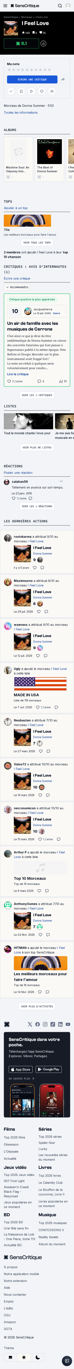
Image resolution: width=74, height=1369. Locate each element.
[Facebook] (37, 1025)
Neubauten (22, 720)
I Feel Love (41, 17)
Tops (8, 201)
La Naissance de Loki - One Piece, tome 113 (19, 1236)
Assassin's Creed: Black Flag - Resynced (16, 1191)
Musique (47, 1214)
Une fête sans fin (16, 1228)
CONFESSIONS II (51, 1230)
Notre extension (15, 1281)
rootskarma (22, 537)
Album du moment (52, 1244)
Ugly (17, 669)
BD (7, 1214)
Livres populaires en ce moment (53, 1203)
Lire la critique (18, 374)
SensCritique (11, 17)
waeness (21, 625)
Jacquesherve (42, 309)
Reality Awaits (48, 1237)
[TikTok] (52, 1025)
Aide (7, 1288)
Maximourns (23, 581)
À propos (10, 1267)
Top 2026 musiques (53, 1223)
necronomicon (25, 808)
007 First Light (14, 1181)
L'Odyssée (11, 1151)
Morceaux (26, 17)
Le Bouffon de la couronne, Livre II (52, 1192)
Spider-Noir (47, 1143)
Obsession (11, 1144)
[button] (68, 6)
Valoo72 (20, 764)
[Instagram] (45, 1025)
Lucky (43, 1149)
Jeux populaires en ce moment (18, 1204)
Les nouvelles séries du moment (53, 1157)
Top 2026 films (14, 1137)
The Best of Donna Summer (47, 169)
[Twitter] (30, 1025)
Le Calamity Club (51, 1183)
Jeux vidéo (15, 1167)
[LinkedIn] (60, 1025)
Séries (45, 1129)
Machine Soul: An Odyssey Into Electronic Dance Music (17, 169)
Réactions (13, 466)
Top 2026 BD (13, 1222)
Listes (10, 406)
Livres (45, 1167)
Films (9, 1129)
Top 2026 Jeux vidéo (19, 1175)
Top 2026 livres (50, 1175)
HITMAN (20, 948)
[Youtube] (68, 1025)
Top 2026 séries (50, 1137)
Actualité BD (13, 1245)
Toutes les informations (21, 112)
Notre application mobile (21, 1274)
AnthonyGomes (25, 904)
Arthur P (20, 852)
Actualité (10, 1158)
